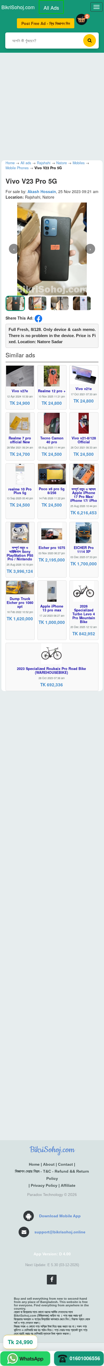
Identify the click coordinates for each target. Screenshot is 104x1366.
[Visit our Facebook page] (52, 1279)
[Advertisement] (52, 105)
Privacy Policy (44, 1185)
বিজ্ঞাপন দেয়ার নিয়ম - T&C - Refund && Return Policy (52, 1174)
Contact (65, 1164)
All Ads (51, 7)
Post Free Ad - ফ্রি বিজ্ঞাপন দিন (45, 23)
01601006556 (85, 1358)
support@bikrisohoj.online (59, 1232)
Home (34, 1164)
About (49, 1164)
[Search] (89, 40)
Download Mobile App (60, 1216)
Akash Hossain (41, 191)
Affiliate (68, 1185)
